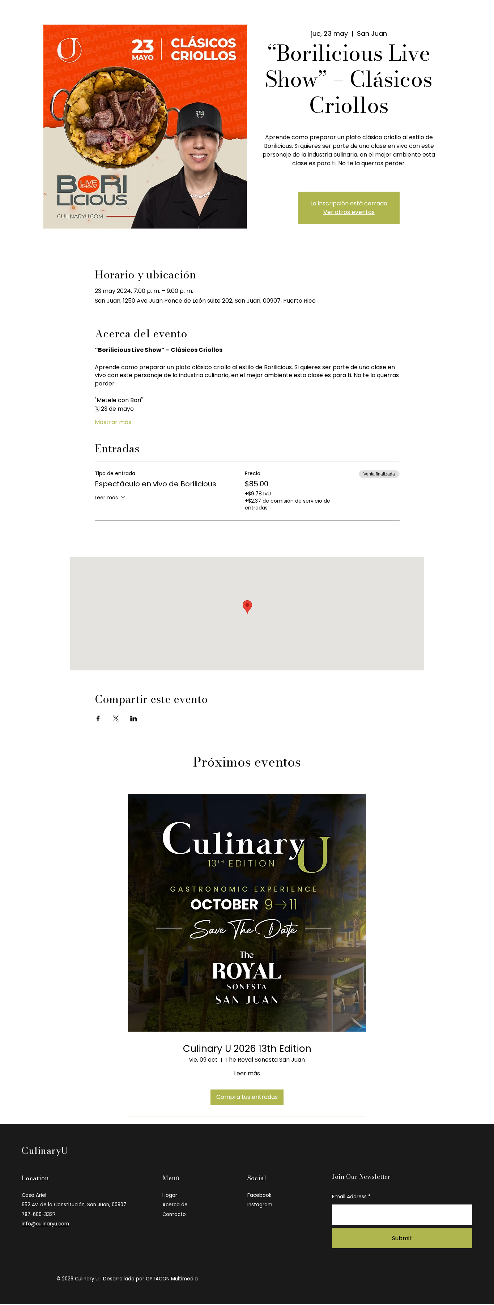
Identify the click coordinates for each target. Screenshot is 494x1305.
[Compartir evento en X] (115, 718)
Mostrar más (113, 422)
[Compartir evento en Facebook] (98, 718)
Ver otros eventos (349, 212)
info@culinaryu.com (45, 1223)
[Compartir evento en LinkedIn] (133, 718)
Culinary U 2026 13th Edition (247, 1048)
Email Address (349, 1196)
